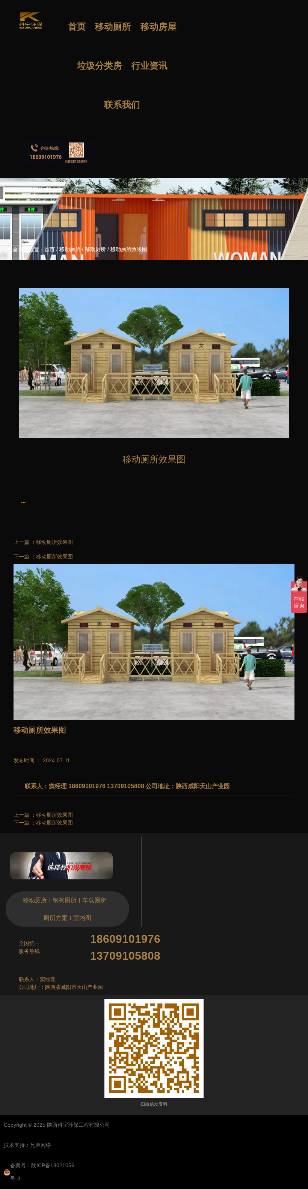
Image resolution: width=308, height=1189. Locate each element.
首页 (77, 27)
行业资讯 (149, 66)
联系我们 (122, 105)
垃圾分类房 (99, 66)
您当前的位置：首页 (32, 250)
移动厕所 (113, 27)
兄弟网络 (40, 1145)
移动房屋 (158, 27)
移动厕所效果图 (54, 542)
